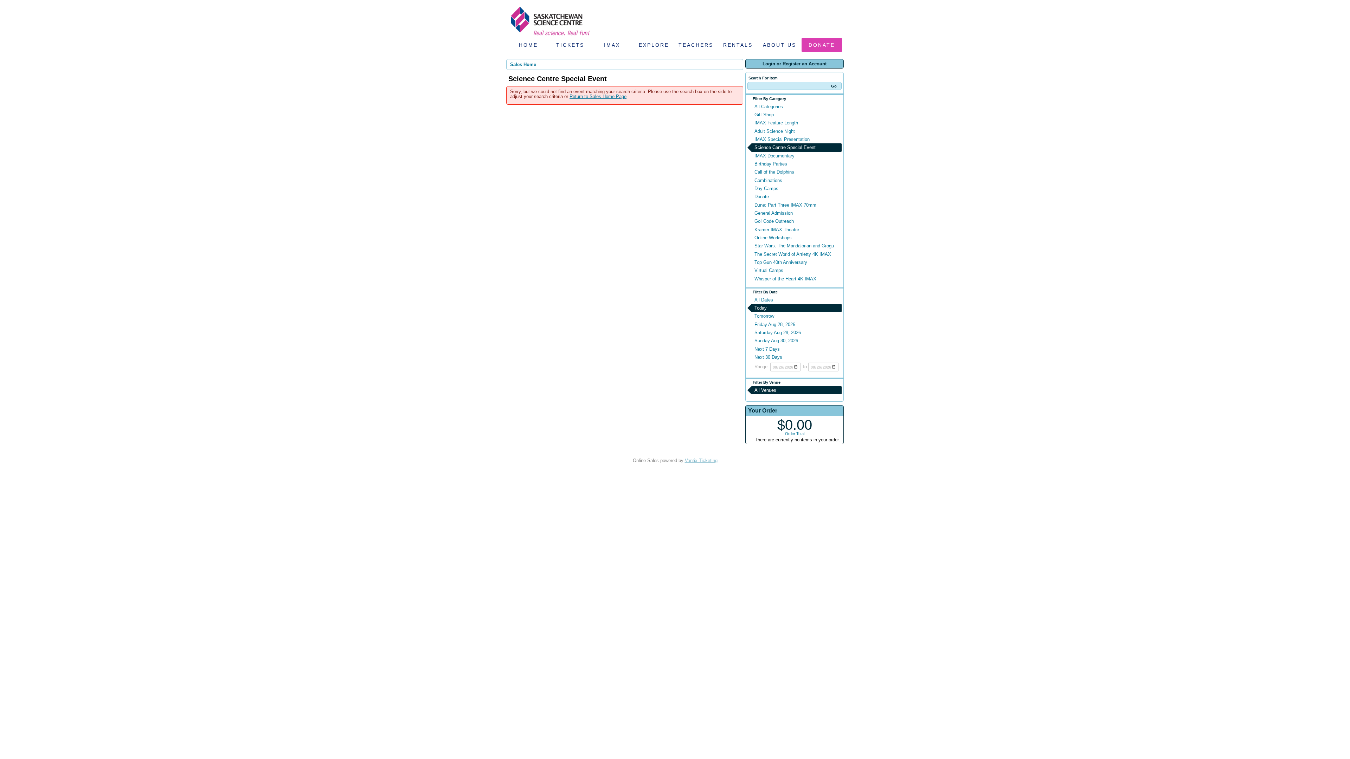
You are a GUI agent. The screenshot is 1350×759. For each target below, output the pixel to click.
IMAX (612, 45)
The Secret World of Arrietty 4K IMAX (792, 254)
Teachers (696, 45)
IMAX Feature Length (776, 122)
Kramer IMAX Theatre (776, 229)
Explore (654, 45)
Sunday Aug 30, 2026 (776, 340)
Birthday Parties (770, 164)
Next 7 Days (767, 349)
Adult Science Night (774, 131)
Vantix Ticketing (701, 460)
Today (760, 308)
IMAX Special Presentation (782, 139)
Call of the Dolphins (774, 172)
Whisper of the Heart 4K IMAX (785, 278)
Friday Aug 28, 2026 (774, 324)
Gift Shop (764, 114)
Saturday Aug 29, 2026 (777, 332)
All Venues (765, 390)
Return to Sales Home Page (598, 96)
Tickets (570, 45)
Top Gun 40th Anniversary (780, 262)
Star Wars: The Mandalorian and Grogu (794, 245)
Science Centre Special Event (785, 147)
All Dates (763, 300)
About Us (779, 45)
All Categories (768, 106)
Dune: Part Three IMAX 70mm (785, 205)
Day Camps (766, 188)
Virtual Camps (768, 270)
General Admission (773, 213)
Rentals (738, 45)
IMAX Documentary (774, 155)
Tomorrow (764, 316)
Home (528, 45)
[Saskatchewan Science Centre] (549, 36)
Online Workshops (773, 237)
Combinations (768, 180)
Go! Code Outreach (774, 221)
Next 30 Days (768, 357)
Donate (822, 45)
